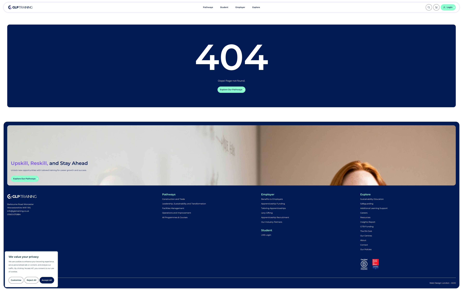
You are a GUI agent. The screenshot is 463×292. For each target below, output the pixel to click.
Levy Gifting (267, 213)
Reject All (31, 280)
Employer (240, 7)
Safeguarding (366, 204)
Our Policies (366, 249)
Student (224, 7)
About (363, 240)
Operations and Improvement (176, 213)
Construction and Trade (173, 199)
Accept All (47, 280)
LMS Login (266, 235)
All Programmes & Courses (174, 217)
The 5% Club (366, 231)
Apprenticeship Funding (273, 204)
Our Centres (366, 236)
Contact (364, 245)
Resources (365, 217)
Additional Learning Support (374, 208)
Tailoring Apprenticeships (273, 208)
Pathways (208, 7)
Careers (364, 213)
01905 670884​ (14, 214)
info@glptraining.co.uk (18, 211)
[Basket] (436, 7)
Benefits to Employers (272, 199)
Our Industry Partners (271, 222)
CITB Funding (367, 226)
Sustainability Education (372, 199)
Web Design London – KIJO (442, 283)
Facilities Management (173, 208)
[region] (31, 269)
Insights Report (367, 222)
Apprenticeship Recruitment (275, 217)
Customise (16, 280)
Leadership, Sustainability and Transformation (184, 204)
